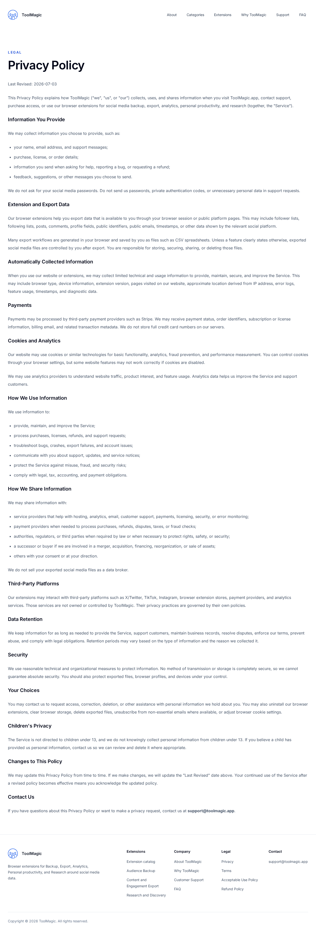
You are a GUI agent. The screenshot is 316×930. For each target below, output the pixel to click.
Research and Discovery (146, 895)
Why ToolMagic (253, 15)
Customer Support (189, 880)
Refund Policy (232, 889)
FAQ (302, 15)
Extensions (222, 15)
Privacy (227, 861)
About (172, 15)
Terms (226, 871)
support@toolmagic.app (211, 810)
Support (282, 15)
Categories (195, 15)
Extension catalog (141, 861)
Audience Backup (141, 871)
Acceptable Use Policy (239, 880)
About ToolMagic (188, 861)
